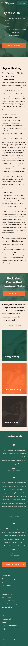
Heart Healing (7, 607)
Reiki (3, 582)
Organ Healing (7, 597)
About (4, 622)
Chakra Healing (8, 594)
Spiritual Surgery (8, 600)
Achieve (5, 304)
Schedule (5, 616)
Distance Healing (8, 579)
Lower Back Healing (9, 604)
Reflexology (6, 585)
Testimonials (6, 619)
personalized (7, 316)
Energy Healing (8, 575)
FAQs (4, 629)
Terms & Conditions (9, 625)
